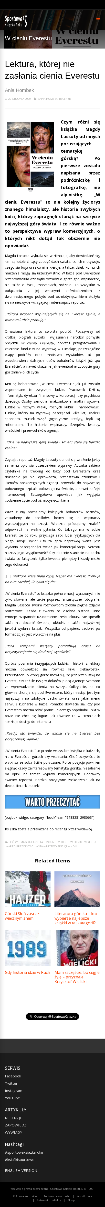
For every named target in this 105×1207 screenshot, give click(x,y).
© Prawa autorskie (25, 1196)
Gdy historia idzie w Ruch (27, 972)
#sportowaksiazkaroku (24, 1152)
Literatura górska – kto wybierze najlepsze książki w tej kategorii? (75, 918)
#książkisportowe (19, 1159)
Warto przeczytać (19, 846)
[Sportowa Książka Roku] (17, 26)
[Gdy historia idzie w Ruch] (28, 964)
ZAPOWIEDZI (16, 1125)
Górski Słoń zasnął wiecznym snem (22, 916)
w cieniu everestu (83, 842)
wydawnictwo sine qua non (56, 846)
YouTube (12, 1097)
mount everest (57, 842)
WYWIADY (13, 1132)
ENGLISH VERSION (21, 1170)
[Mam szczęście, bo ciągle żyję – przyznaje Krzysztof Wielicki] (77, 964)
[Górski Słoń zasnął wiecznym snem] (28, 905)
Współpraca (84, 1196)
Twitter (11, 1083)
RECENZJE (13, 1117)
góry (14, 842)
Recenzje (65, 98)
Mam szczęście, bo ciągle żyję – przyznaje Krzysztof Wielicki (77, 977)
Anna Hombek (48, 98)
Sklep (71, 1200)
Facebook (13, 1076)
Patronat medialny (49, 1200)
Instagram (13, 1090)
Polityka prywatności (56, 1196)
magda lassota (32, 842)
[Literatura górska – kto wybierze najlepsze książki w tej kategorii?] (77, 905)
